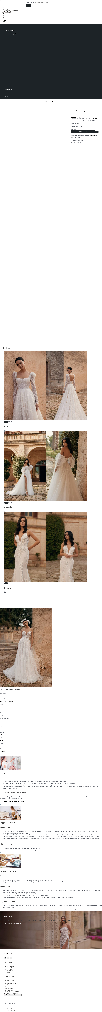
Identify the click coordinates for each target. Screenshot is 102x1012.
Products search (30, 2)
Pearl (7, 701)
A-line (1, 735)
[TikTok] (8, 958)
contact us (92, 135)
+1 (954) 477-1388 (8, 988)
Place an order (83, 131)
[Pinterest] (11, 958)
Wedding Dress (10, 966)
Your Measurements (11, 982)
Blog (8, 984)
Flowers (11, 701)
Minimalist (73, 117)
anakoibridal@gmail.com (10, 990)
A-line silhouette (95, 118)
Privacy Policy (10, 1007)
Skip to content (3, 0)
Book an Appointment (12, 983)
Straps (1, 740)
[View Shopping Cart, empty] (3, 21)
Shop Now (6, 923)
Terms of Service (11, 1008)
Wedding (42, 101)
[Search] (28, 5)
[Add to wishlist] (97, 132)
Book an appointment (16, 923)
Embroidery (3, 701)
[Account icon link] (3, 14)
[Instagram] (5, 958)
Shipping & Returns (11, 1010)
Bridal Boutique (10, 980)
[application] (14, 30)
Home (39, 101)
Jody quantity (74, 129)
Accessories (10, 970)
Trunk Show (9, 969)
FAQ (8, 986)
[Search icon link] (3, 16)
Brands (8, 972)
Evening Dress (10, 967)
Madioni (46, 101)
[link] (4, 10)
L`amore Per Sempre (53, 101)
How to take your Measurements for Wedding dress (12, 801)
